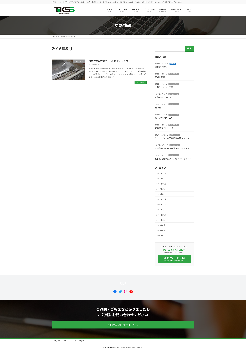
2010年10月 (161, 220)
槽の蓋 (158, 107)
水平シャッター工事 (164, 87)
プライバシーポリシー (62, 341)
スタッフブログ (173, 74)
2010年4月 (160, 230)
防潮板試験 (160, 77)
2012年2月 (160, 210)
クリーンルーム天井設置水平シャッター (173, 138)
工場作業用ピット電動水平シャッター (172, 148)
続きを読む (140, 82)
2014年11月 (161, 204)
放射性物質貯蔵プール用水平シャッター (109, 61)
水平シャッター (174, 135)
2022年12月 (161, 173)
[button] (123, 324)
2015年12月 (161, 199)
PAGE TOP (238, 339)
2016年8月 (160, 194)
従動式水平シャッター (165, 128)
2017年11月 (161, 184)
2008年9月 (160, 235)
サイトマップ (79, 341)
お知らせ (172, 63)
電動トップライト (163, 97)
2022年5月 (160, 178)
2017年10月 (161, 189)
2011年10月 (161, 215)
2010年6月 (160, 225)
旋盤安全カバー (162, 67)
